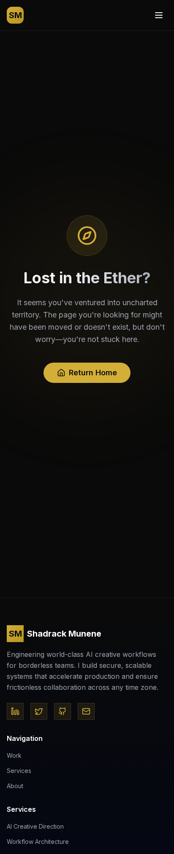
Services (19, 770)
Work (14, 755)
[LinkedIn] (15, 711)
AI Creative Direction (35, 826)
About (15, 785)
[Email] (86, 711)
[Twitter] (38, 711)
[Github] (62, 711)
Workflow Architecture (38, 841)
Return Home (93, 372)
